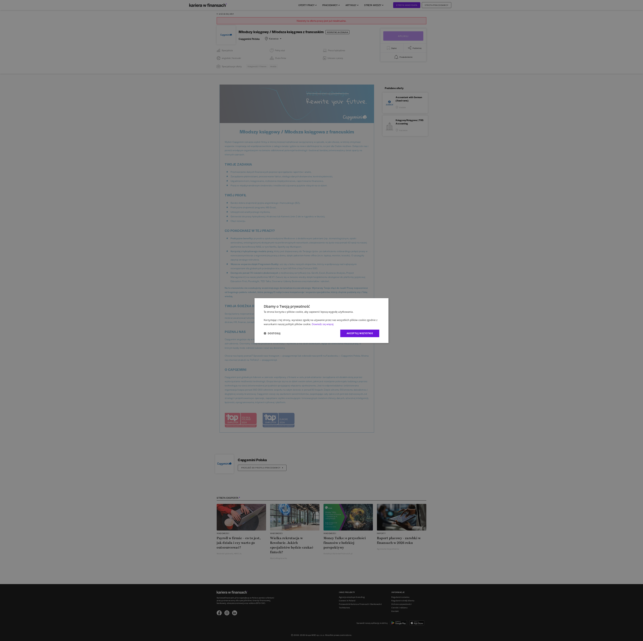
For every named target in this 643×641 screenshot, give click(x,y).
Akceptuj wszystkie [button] (360, 333)
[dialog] (321, 320)
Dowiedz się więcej (323, 324)
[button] (272, 333)
